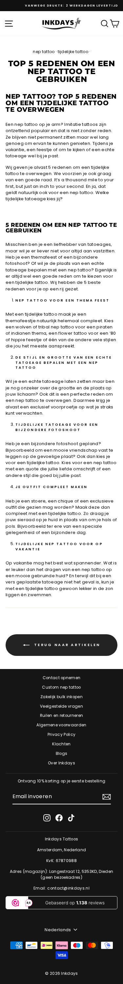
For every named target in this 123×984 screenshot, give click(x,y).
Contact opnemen (62, 677)
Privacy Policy (62, 734)
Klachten (61, 744)
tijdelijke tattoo (73, 51)
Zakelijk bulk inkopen (61, 696)
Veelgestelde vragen (61, 706)
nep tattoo (43, 51)
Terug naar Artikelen (66, 644)
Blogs (62, 753)
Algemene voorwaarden (61, 725)
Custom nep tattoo (61, 687)
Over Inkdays (61, 763)
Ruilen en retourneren (61, 715)
